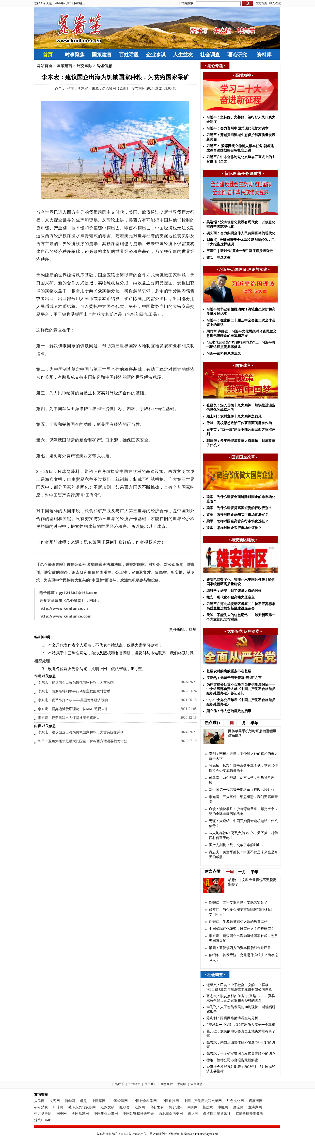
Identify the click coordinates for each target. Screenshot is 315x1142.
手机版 (181, 1084)
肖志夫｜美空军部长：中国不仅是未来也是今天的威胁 (243, 854)
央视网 (54, 1101)
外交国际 (84, 66)
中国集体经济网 (106, 1113)
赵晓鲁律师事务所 (249, 1113)
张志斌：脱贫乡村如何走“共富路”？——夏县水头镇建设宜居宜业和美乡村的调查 (240, 998)
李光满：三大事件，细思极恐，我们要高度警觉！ (243, 799)
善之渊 (193, 1113)
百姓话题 (129, 54)
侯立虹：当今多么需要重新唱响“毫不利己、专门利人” (242, 912)
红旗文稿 (107, 1107)
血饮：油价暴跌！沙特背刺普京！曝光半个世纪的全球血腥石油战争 (243, 811)
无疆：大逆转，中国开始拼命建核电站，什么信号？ (243, 823)
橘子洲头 (175, 1107)
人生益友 (183, 54)
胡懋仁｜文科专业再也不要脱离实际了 (238, 902)
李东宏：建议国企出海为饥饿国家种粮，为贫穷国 (76, 682)
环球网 (58, 1107)
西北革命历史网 (171, 1113)
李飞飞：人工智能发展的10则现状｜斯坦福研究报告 (240, 1009)
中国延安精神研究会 (138, 1113)
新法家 (208, 1107)
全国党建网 (80, 1113)
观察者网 (256, 1101)
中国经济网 (119, 1101)
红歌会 (124, 1107)
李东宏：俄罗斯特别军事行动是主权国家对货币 (74, 691)
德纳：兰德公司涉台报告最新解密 (232, 1060)
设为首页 (261, 3)
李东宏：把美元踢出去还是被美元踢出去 (69, 718)
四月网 (192, 1107)
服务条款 (167, 1084)
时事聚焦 (75, 54)
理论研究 (237, 54)
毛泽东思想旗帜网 (82, 1107)
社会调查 (210, 54)
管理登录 (196, 1084)
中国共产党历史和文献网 (203, 1101)
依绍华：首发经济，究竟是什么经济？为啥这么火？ (243, 957)
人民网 (39, 1101)
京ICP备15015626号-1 (135, 1134)
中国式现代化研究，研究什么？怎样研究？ (241, 929)
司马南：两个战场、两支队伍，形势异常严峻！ (241, 780)
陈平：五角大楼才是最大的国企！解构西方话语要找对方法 (82, 741)
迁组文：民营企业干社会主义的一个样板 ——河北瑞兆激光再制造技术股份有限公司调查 (241, 987)
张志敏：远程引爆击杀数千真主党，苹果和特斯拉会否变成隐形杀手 (243, 768)
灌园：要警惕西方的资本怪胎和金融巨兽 (240, 948)
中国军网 (99, 1101)
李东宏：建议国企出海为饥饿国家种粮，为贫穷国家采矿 (81, 732)
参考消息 (41, 1107)
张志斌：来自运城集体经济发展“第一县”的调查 (240, 1045)
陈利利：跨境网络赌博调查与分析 (232, 1018)
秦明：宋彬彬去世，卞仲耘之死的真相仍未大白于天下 (243, 756)
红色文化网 (235, 1101)
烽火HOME (42, 1120)
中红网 (223, 1107)
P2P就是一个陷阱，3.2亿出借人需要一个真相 (240, 1025)
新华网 (70, 1101)
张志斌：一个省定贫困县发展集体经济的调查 (240, 1053)
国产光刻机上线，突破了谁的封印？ (236, 845)
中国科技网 (170, 1101)
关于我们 (151, 1084)
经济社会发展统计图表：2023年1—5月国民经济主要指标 (240, 1069)
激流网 (238, 1107)
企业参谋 (156, 54)
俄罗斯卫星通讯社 (217, 1113)
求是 (83, 1101)
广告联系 (118, 1084)
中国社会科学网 (145, 1101)
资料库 (264, 54)
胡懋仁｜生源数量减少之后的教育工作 (238, 921)
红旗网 (140, 1107)
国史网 (61, 1113)
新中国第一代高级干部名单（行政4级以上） (242, 790)
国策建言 (102, 54)
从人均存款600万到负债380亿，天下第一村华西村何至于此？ (243, 835)
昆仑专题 (215, 66)
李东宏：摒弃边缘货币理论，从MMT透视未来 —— (77, 709)
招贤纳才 (134, 1084)
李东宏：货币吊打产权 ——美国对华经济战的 (73, 700)
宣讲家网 (255, 1107)
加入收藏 (275, 3)
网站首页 (44, 66)
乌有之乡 (157, 1107)
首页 (48, 54)
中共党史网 (42, 1113)
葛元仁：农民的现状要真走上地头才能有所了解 (240, 1034)
